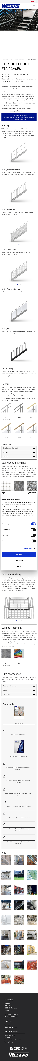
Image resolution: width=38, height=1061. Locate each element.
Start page (5, 59)
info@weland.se (13, 1016)
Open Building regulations (18, 734)
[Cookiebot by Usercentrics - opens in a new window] (28, 493)
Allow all (19, 554)
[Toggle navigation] (34, 6)
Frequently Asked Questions (13, 1040)
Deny (19, 566)
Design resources (10, 1035)
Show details (28, 548)
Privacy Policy (9, 1042)
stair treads (9, 466)
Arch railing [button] (6, 694)
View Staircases (19, 723)
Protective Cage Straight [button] (10, 686)
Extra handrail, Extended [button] (10, 448)
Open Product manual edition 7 (18, 756)
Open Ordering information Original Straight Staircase (18, 829)
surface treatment (9, 646)
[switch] (33, 529)
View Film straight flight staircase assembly (19, 806)
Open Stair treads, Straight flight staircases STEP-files (18, 781)
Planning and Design (16, 111)
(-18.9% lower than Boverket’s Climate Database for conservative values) (19, 117)
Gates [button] (5, 690)
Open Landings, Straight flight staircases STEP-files (18, 794)
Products (12, 59)
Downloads (8, 1038)
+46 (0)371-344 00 (12, 1014)
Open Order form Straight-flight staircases (18, 817)
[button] (33, 1)
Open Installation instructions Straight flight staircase (18, 768)
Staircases (19, 59)
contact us (27, 474)
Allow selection (19, 560)
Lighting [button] (5, 456)
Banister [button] (5, 452)
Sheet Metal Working (11, 1027)
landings (18, 466)
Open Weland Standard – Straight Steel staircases (18, 842)
